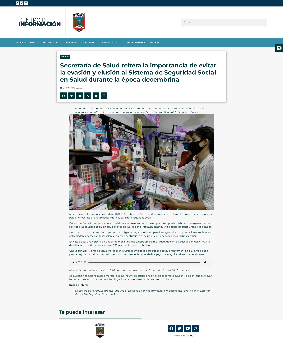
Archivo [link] (65, 56)
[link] (279, 48)
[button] (63, 95)
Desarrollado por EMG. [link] (184, 336)
